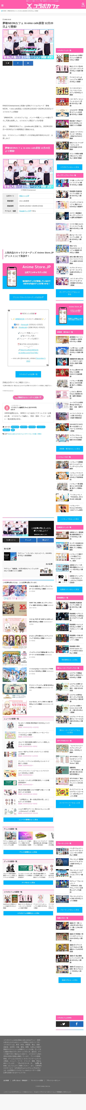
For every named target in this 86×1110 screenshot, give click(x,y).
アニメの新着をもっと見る (28, 852)
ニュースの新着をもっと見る (28, 819)
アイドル (28, 434)
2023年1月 (24, 427)
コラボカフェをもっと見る (69, 167)
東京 (39, 434)
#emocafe (24, 324)
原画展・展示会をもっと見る (69, 449)
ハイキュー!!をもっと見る (70, 519)
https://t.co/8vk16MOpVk (29, 350)
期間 (13, 430)
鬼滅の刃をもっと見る (70, 980)
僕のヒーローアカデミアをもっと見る (69, 731)
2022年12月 (15, 427)
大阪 (35, 434)
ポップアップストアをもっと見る (69, 293)
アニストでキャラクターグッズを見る (27, 297)
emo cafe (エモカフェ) (16, 434)
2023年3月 (32, 427)
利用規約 (59, 1092)
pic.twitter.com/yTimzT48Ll (28, 353)
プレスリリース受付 (37, 1080)
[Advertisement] (28, 84)
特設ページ (23, 196)
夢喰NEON (6, 430)
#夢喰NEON (20, 319)
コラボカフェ (41, 427)
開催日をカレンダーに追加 (26, 397)
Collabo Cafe (43, 6)
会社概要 (6, 1080)
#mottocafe (23, 327)
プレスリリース (23, 1063)
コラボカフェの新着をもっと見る (28, 913)
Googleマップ (24, 211)
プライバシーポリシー (53, 1080)
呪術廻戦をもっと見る (70, 660)
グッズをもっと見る (28, 882)
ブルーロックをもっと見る (69, 910)
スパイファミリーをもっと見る (69, 804)
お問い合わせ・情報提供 (19, 1080)
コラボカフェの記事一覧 (28, 374)
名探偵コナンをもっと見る (69, 589)
